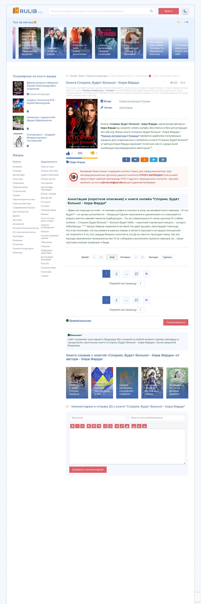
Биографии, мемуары (47, 258)
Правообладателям (80, 320)
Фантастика (47, 166)
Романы (17, 170)
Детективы (18, 175)
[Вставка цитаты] (133, 426)
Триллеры (18, 236)
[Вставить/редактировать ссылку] (122, 426)
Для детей (46, 198)
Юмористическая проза (26, 228)
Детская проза (21, 211)
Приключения (48, 210)
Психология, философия (47, 219)
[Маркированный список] (105, 426)
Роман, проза (48, 179)
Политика (18, 244)
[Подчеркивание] (82, 426)
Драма (16, 215)
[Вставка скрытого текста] (144, 426)
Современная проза (24, 207)
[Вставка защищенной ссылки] (127, 426)
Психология (19, 191)
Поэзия (45, 206)
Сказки (16, 195)
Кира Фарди (77, 162)
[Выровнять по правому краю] (99, 426)
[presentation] (179, 21)
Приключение (20, 187)
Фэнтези (17, 252)
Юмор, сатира (48, 193)
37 (136, 273)
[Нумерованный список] (110, 426)
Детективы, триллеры (47, 188)
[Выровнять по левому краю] (89, 426)
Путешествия (48, 267)
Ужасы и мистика (22, 203)
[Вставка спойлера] (139, 426)
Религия (45, 246)
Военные (17, 240)
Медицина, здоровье (46, 251)
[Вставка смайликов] (117, 426)
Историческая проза (24, 232)
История (45, 202)
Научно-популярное (47, 226)
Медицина (18, 183)
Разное (45, 231)
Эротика (17, 220)
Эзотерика (46, 183)
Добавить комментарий (87, 469)
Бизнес (45, 214)
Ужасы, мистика (49, 170)
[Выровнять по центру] (94, 426)
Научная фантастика (24, 199)
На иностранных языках (50, 236)
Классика (18, 179)
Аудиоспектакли (50, 175)
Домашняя (18, 224)
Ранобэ (45, 263)
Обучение (46, 242)
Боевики (17, 166)
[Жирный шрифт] (72, 426)
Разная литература (23, 248)
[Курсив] (77, 426)
